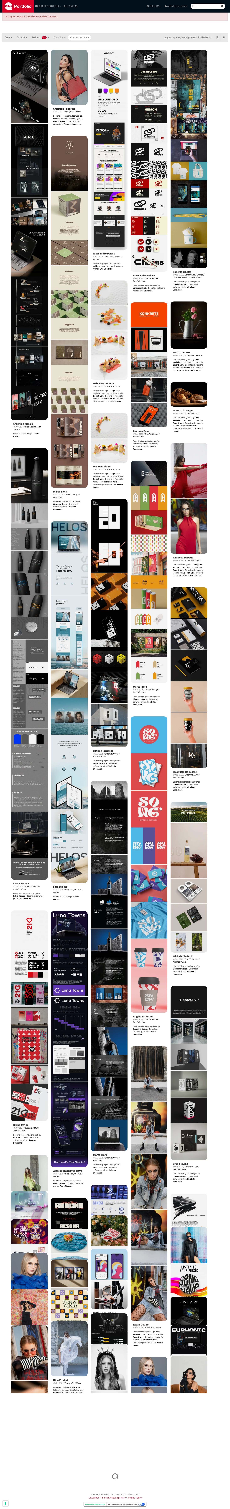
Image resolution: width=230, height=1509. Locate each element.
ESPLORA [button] (154, 6)
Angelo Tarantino (143, 1017)
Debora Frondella (103, 383)
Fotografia (69, 112)
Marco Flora (60, 492)
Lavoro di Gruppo (183, 410)
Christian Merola (23, 424)
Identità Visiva (139, 281)
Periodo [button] (39, 38)
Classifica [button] (59, 38)
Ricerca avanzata (80, 38)
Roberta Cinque (182, 272)
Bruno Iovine (20, 1125)
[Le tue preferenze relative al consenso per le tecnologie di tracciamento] (5, 1503)
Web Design (30, 427)
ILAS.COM (71, 6)
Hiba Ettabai (60, 1380)
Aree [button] (7, 38)
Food (118, 386)
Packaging (57, 497)
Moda (78, 112)
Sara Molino (60, 887)
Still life (199, 355)
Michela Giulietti (182, 956)
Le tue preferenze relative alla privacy (122, 1504)
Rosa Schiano (140, 1325)
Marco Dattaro (181, 352)
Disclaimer (94, 1498)
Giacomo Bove (141, 431)
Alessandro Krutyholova (67, 1171)
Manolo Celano (101, 467)
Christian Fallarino (64, 109)
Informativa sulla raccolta (95, 1504)
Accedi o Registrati (177, 6)
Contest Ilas (190, 275)
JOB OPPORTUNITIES (49, 6)
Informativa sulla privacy (113, 1498)
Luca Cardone (21, 884)
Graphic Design (151, 278)
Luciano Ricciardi (103, 751)
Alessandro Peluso (104, 254)
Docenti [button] (21, 38)
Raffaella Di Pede (183, 558)
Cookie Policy (135, 1498)
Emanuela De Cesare (185, 772)
